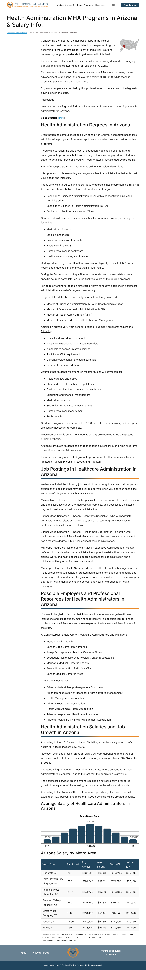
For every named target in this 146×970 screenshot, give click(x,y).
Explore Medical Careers (73, 965)
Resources (100, 5)
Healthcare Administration (17, 33)
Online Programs (85, 5)
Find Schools (130, 5)
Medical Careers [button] (64, 5)
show (61, 117)
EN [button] (113, 5)
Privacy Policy (41, 953)
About (24, 953)
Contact (111, 954)
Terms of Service (111, 951)
